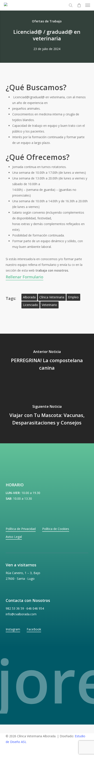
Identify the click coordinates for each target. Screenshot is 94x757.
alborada (29, 297)
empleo (73, 297)
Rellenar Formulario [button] (24, 276)
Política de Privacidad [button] (21, 529)
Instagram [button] (13, 629)
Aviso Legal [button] (14, 537)
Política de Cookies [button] (55, 529)
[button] (87, 5)
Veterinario (49, 305)
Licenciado (30, 305)
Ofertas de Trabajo (47, 21)
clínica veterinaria (51, 297)
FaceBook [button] (34, 629)
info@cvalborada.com (21, 614)
